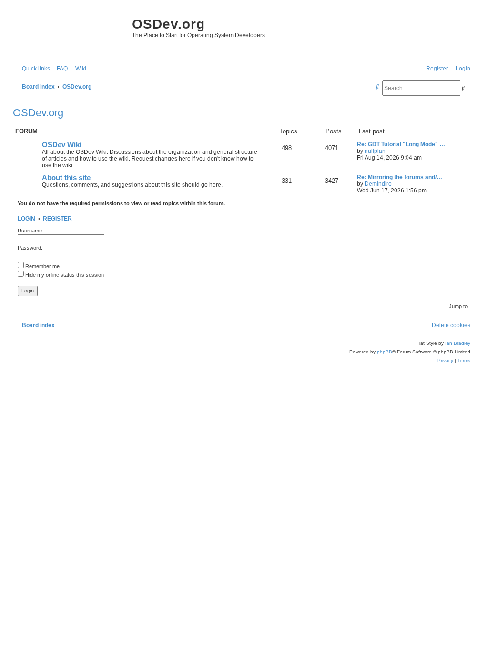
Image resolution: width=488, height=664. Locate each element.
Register (57, 218)
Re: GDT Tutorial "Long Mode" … (401, 144)
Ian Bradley (457, 343)
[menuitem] (60, 68)
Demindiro (378, 184)
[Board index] (70, 33)
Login (26, 218)
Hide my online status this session (64, 275)
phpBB (384, 351)
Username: (30, 230)
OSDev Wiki (61, 145)
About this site (66, 177)
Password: (30, 248)
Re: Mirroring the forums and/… (399, 177)
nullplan (375, 151)
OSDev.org (38, 113)
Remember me (42, 266)
